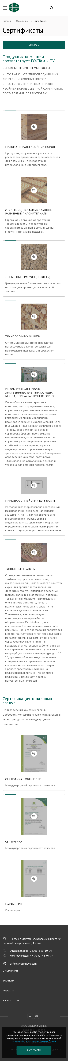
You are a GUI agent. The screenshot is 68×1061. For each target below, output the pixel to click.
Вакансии (8, 980)
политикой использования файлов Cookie (34, 1041)
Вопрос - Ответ (12, 1000)
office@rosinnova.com (23, 963)
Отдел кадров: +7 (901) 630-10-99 (31, 950)
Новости (8, 990)
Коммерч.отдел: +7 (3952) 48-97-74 (31, 955)
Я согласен (34, 1050)
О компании (10, 970)
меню (32, 45)
